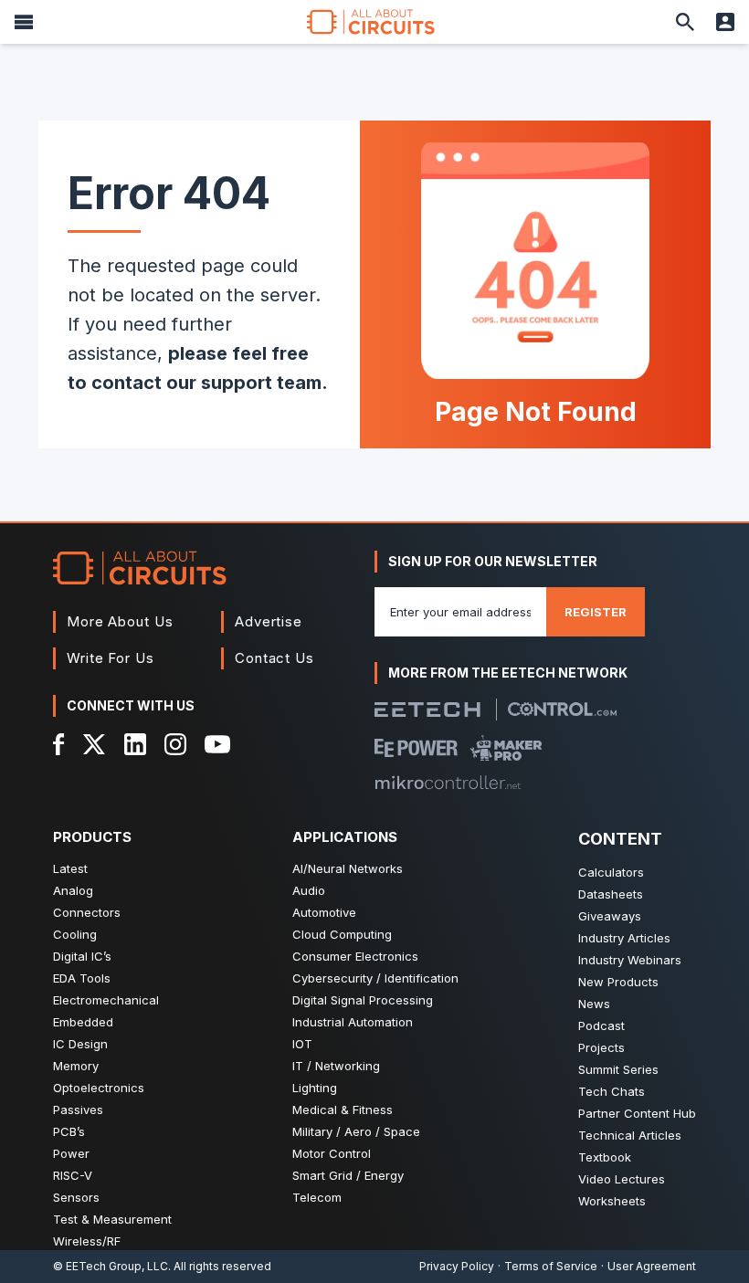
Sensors (76, 1197)
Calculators (611, 872)
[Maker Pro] (506, 748)
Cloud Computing (342, 934)
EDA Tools (82, 978)
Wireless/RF (87, 1241)
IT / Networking (336, 1065)
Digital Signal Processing (362, 1000)
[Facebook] (59, 744)
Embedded (83, 1022)
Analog (73, 890)
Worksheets (612, 1201)
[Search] (685, 22)
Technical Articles (629, 1135)
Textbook (604, 1157)
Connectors (87, 912)
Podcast (601, 1025)
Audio (308, 890)
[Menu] (24, 22)
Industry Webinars (629, 959)
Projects (601, 1047)
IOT (302, 1043)
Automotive (324, 912)
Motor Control (331, 1153)
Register (595, 612)
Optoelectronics (98, 1087)
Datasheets (610, 894)
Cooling (75, 934)
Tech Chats (611, 1091)
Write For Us (110, 658)
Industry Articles (624, 938)
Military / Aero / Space (356, 1131)
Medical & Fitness (342, 1109)
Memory (76, 1065)
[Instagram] (175, 744)
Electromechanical (106, 1000)
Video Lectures (621, 1179)
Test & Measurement (112, 1219)
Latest (70, 868)
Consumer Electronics (355, 956)
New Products (618, 981)
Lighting (314, 1087)
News (594, 1003)
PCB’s (69, 1131)
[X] (94, 744)
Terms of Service (550, 1266)
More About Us (120, 621)
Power (71, 1153)
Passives (78, 1109)
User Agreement (651, 1266)
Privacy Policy (456, 1266)
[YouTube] (217, 744)
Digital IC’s (82, 956)
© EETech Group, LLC (110, 1266)
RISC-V (72, 1175)
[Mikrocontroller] (447, 782)
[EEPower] (416, 748)
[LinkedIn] (135, 744)
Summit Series (618, 1069)
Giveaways (609, 916)
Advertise (268, 621)
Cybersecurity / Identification (375, 978)
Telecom (317, 1197)
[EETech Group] (427, 709)
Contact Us (274, 658)
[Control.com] (562, 709)
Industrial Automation (352, 1022)
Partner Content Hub (637, 1113)
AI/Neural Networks (347, 868)
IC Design (80, 1043)
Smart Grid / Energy (348, 1175)
